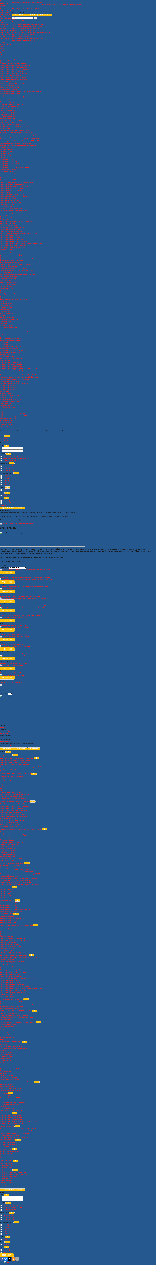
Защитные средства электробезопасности (14, 299)
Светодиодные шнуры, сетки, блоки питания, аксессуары (18, 233)
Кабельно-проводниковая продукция (12, 124)
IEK (1, 53)
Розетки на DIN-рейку (7, 102)
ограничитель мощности (8, 112)
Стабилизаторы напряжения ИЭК (11, 256)
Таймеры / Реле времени (8, 122)
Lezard (2, 51)
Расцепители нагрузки (7, 118)
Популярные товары (6, 424)
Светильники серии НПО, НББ (10, 237)
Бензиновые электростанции (9, 330)
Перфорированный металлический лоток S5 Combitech (18, 375)
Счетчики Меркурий (6, 149)
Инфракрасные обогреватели (9, 87)
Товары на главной (6, 422)
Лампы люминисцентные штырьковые (12, 188)
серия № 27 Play (5, 441)
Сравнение (3, 505)
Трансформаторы (6, 360)
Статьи (2, 5)
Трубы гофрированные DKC (9, 389)
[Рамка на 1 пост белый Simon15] (11, 665)
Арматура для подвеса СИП (9, 266)
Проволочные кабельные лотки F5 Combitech (14, 379)
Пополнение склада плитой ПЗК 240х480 (25, 8)
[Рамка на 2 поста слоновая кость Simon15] (14, 627)
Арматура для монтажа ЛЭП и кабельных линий (16, 264)
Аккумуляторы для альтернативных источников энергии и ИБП (32, 32)
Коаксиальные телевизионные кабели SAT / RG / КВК (17, 133)
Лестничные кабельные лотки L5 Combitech (14, 383)
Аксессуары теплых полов (8, 90)
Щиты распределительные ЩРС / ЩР (12, 170)
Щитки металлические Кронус (9, 163)
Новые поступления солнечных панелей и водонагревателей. (62, 5)
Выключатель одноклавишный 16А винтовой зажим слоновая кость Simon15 (25, 577)
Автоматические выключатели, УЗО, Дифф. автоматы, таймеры (21, 92)
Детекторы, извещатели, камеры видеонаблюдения (17, 332)
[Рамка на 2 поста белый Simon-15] (12, 675)
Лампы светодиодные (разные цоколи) (12, 184)
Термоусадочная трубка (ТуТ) (9, 319)
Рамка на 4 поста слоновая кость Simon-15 (14, 654)
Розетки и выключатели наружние (11, 57)
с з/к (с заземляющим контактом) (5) (14, 456)
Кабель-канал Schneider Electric (10, 399)
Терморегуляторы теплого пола (10, 75)
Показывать (4, 693)
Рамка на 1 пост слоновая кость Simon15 (13, 625)
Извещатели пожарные (7, 336)
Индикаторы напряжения (8, 114)
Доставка (3, 737)
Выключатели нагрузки (7, 116)
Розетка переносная (6, 410)
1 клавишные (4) (8, 466)
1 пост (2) (6, 476)
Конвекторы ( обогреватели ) (9, 85)
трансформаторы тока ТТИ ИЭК (10, 362)
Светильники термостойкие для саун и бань (14, 246)
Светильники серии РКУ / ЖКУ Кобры (12, 239)
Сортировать (4, 567)
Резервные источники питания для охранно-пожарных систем (20, 258)
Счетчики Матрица (6, 155)
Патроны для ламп (6, 303)
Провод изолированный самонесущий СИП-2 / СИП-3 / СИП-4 (20, 139)
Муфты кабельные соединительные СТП (13, 416)
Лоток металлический (7, 373)
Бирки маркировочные (7, 317)
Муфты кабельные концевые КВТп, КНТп (13, 414)
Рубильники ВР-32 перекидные (10, 352)
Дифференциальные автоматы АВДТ (12, 96)
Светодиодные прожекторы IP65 (10, 225)
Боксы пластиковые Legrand (9, 178)
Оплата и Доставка (6, 10)
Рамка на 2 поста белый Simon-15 (11, 682)
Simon (2, 48)
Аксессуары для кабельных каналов (11, 401)
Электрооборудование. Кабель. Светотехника (27, 2)
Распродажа (4, 426)
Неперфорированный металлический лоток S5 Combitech (19, 377)
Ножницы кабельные (7, 287)
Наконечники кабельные (8, 305)
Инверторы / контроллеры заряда (23, 34)
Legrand (2, 42)
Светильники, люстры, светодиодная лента (14, 211)
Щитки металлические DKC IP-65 (10, 165)
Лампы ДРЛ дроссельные (8, 198)
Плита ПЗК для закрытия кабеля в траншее (14, 268)
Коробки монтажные (6, 313)
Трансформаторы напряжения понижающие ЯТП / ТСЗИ (18, 369)
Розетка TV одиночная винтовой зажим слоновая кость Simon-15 (21, 615)
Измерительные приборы (8, 282)
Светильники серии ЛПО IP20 (9, 235)
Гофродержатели (5, 321)
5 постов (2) (6, 484)
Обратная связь (5, 15)
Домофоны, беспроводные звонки (11, 61)
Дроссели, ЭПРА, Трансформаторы (11, 209)
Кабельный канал (6, 393)
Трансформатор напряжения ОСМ (11, 365)
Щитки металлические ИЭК (9, 161)
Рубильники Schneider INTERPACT (11, 346)
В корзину (8, 572)
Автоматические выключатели (10, 94)
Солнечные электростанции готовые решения (27, 30)
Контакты (3, 7)
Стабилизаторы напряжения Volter (11, 260)
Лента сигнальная (6, 272)
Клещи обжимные (6, 280)
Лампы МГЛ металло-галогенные (10, 202)
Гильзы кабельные (6, 307)
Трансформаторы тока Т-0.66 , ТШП (11, 367)
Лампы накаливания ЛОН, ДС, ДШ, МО (12, 194)
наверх (35, 748)
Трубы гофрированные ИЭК (9, 387)
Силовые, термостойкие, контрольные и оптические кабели (19, 145)
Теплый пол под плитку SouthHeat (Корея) (13, 67)
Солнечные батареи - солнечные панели (25, 28)
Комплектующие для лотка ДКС (10, 381)
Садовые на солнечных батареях (11, 231)
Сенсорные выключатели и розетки (24, 40)
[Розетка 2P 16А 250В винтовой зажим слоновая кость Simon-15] (21, 589)
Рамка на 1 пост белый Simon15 (10, 673)
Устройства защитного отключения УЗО (13, 98)
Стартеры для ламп (6, 207)
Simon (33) (6, 495)
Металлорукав (4, 391)
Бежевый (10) (7, 503)
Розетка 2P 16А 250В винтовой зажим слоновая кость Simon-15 (20, 596)
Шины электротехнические (8, 328)
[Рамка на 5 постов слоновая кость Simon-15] (15, 656)
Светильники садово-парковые (10, 229)
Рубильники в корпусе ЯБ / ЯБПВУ (11, 356)
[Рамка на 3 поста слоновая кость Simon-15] (15, 637)
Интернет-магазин (18, 22)
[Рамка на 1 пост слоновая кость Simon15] (14, 617)
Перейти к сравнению (13, 508)
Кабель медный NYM (7, 129)
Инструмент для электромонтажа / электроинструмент (18, 274)
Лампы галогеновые (6, 192)
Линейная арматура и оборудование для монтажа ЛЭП (18, 270)
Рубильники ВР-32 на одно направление (13, 350)
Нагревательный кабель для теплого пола (14, 79)
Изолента (3, 315)
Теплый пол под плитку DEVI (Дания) (12, 71)
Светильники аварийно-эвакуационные (13, 248)
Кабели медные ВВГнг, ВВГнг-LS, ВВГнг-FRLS (14, 126)
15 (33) (5, 490)
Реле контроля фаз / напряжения (11, 120)
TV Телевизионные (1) (10, 460)
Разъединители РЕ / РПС (8, 354)
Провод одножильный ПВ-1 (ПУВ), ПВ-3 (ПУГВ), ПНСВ (17, 143)
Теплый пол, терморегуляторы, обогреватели (15, 65)
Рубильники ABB (5, 344)
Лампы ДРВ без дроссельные (9, 200)
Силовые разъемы (6, 404)
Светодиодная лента (7, 215)
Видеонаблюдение (6, 334)
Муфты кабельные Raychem (9, 418)
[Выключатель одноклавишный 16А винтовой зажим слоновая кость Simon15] (26, 570)
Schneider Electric (5, 44)
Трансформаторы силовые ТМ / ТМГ (12, 371)
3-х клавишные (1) (8, 470)
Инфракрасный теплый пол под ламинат (13, 77)
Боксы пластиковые (6, 172)
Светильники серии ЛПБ (8, 252)
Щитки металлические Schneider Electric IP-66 (15, 168)
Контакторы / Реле (6, 100)
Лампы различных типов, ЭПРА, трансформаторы (16, 182)
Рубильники (4, 342)
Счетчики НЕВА (5, 153)
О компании (4, 3)
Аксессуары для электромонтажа (11, 293)
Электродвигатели (6, 420)
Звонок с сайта (5, 12)
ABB (1, 46)
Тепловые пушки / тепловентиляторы (12, 83)
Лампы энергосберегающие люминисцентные (15, 186)
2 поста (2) (6, 478)
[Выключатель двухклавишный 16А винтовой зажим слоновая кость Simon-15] (26, 579)
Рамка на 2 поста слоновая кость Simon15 (13, 635)
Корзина (2, 17)
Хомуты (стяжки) (5, 309)
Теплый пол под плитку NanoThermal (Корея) (14, 69)
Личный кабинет (5, 19)
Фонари (2, 291)
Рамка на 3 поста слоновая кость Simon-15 (14, 644)
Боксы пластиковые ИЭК (8, 174)
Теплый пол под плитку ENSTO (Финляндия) (14, 73)
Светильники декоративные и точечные (13, 227)
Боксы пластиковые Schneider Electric (12, 176)
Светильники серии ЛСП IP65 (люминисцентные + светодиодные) (21, 243)
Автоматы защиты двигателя (9, 106)
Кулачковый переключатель (9, 348)
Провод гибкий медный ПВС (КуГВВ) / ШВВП (14, 131)
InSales (11, 746)
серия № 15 (4, 439)
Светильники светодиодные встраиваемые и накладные (18, 213)
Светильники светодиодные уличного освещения (16, 221)
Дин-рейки (3, 323)
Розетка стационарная (7, 408)
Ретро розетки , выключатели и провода (13, 63)
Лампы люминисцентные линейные (11, 190)
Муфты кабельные (6, 412)
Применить (7, 1255)
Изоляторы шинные (6, 326)
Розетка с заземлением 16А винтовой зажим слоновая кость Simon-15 (23, 606)
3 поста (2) (6, 480)
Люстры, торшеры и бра (8, 219)
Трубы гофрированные (7, 385)
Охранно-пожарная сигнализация (11, 340)
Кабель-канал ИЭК (6, 397)
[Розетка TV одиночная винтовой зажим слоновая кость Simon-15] (22, 608)
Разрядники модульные (7, 110)
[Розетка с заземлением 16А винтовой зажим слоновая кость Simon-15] (24, 598)
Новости (3, 727)
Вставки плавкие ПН (6, 311)
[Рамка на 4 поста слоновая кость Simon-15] (15, 646)
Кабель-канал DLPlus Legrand (9, 395)
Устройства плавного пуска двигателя (12, 104)
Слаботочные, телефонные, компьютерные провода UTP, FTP (20, 135)
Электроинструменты (7, 289)
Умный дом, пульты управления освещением (14, 59)
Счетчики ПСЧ (4, 157)
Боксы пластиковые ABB (8, 180)
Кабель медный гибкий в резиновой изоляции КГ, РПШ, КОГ (19, 141)
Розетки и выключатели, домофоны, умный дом (28, 38)
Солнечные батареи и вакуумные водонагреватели (29, 24)
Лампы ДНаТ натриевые (8, 204)
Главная (2, 1)
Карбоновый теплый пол (8, 81)
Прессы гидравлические (8, 278)
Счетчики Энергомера (7, 151)
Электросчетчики (6, 147)
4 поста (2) (6, 482)
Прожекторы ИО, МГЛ (7, 250)
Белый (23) (6, 501)
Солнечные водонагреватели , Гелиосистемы (27, 26)
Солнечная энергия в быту (21, 36)
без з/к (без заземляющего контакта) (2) (16, 458)
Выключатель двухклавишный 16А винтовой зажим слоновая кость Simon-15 (25, 587)
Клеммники (3, 301)
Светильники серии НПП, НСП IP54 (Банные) (14, 241)
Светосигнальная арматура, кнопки (11, 297)
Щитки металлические (7, 159)
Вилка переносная (6, 406)
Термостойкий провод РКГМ (9, 137)
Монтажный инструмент (8, 284)
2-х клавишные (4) (8, 468)
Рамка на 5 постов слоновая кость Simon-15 (14, 663)
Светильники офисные (7, 223)
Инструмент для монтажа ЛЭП (10, 276)
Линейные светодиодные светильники (12, 217)
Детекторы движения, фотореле (10, 338)
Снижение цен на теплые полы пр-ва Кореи (56, 1)
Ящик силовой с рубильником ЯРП (11, 358)
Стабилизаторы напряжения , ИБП (11, 254)
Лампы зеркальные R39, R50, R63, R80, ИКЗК (15, 196)
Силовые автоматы (6, 108)
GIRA (1, 55)
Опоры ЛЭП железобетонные (9, 262)
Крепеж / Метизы (5, 295)
